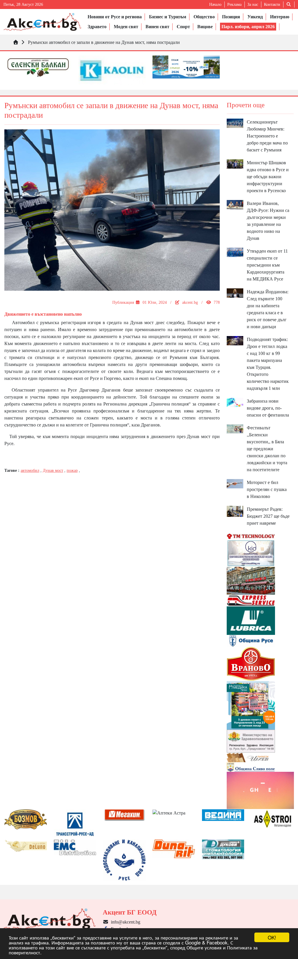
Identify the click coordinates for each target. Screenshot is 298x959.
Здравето (97, 26)
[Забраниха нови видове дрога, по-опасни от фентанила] (235, 401)
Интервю (279, 16)
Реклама (234, 4)
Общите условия (204, 947)
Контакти (272, 4)
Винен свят (157, 26)
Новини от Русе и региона (115, 16)
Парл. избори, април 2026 (248, 26)
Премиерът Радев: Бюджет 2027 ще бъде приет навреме (268, 516)
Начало (215, 4)
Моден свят (126, 26)
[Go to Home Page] (16, 42)
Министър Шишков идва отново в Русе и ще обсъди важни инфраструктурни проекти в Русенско (268, 176)
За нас (252, 4)
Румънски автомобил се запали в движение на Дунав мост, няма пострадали (104, 42)
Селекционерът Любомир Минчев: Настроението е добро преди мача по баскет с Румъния (267, 135)
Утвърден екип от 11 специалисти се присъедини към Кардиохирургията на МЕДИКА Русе (267, 265)
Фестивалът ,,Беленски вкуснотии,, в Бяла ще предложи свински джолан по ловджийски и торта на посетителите (267, 448)
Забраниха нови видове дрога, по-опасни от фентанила (268, 408)
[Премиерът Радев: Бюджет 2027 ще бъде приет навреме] (235, 510)
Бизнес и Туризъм (167, 16)
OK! (272, 937)
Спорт (183, 26)
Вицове (205, 26)
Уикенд (255, 16)
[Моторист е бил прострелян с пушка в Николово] (235, 483)
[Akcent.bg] (42, 21)
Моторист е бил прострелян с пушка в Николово (267, 489)
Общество (204, 16)
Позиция (231, 16)
